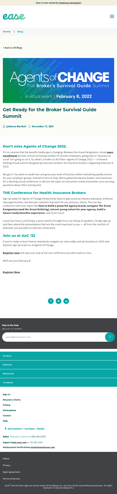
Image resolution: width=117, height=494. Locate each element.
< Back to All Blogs (12, 47)
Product (7, 356)
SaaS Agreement (11, 472)
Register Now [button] (11, 272)
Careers (7, 415)
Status (6, 458)
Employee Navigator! (70, 2)
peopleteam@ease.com (43, 447)
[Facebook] (51, 301)
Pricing (6, 405)
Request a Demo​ (12, 399)
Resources (8, 373)
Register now (11, 252)
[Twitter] (58, 301)
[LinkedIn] (66, 301)
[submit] (110, 337)
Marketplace (9, 410)
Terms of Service (11, 478)
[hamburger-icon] (112, 16)
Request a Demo (19, 436)
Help (5, 421)
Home (6, 31)
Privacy (6, 465)
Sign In (6, 394)
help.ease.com (19, 442)
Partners (7, 364)
